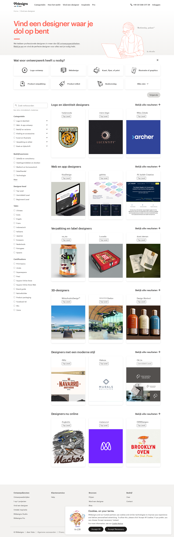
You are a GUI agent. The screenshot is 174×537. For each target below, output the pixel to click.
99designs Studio (20, 514)
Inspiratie (85, 5)
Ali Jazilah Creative (145, 174)
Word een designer (96, 501)
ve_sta (64, 236)
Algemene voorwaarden (46, 532)
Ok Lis (139, 360)
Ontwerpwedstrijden (21, 497)
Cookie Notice (117, 523)
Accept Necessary (116, 529)
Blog (90, 505)
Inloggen (156, 5)
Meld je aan (19, 46)
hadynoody (67, 113)
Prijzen (91, 497)
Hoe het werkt (54, 5)
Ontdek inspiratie (20, 510)
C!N (78, 529)
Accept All (95, 529)
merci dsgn (104, 113)
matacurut (104, 422)
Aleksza (102, 360)
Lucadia (102, 236)
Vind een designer (71, 5)
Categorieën (39, 5)
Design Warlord (144, 298)
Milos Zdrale (142, 113)
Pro (93, 5)
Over (128, 497)
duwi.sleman (142, 236)
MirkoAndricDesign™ (71, 298)
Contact (129, 501)
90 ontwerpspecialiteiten (68, 43)
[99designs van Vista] (21, 4)
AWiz (64, 360)
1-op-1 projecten (20, 501)
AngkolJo (66, 422)
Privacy (61, 532)
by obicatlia (151, 51)
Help (53, 497)
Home (16, 11)
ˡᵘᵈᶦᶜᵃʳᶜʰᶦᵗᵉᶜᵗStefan (106, 298)
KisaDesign (67, 174)
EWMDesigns (142, 422)
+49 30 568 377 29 (141, 5)
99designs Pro (19, 518)
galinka (102, 174)
